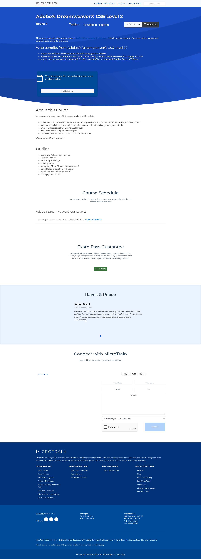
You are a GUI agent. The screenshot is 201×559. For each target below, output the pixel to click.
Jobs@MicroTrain (143, 481)
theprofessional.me (111, 470)
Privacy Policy (120, 554)
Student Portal (135, 3)
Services (121, 3)
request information (93, 219)
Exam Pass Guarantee (46, 498)
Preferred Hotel (143, 492)
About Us (140, 470)
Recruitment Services (79, 477)
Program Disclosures (46, 481)
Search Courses (44, 474)
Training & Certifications (104, 3)
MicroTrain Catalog (144, 477)
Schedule (150, 24)
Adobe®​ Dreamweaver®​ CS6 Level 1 (91, 38)
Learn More (100, 268)
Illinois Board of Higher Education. (116, 540)
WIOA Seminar (43, 470)
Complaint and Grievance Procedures (143, 540)
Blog (139, 474)
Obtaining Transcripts (46, 491)
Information (133, 24)
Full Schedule (67, 91)
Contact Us (141, 484)
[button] (95, 336)
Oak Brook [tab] (43, 374)
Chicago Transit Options (146, 488)
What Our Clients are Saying (48, 494)
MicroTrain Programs (46, 477)
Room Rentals (76, 474)
